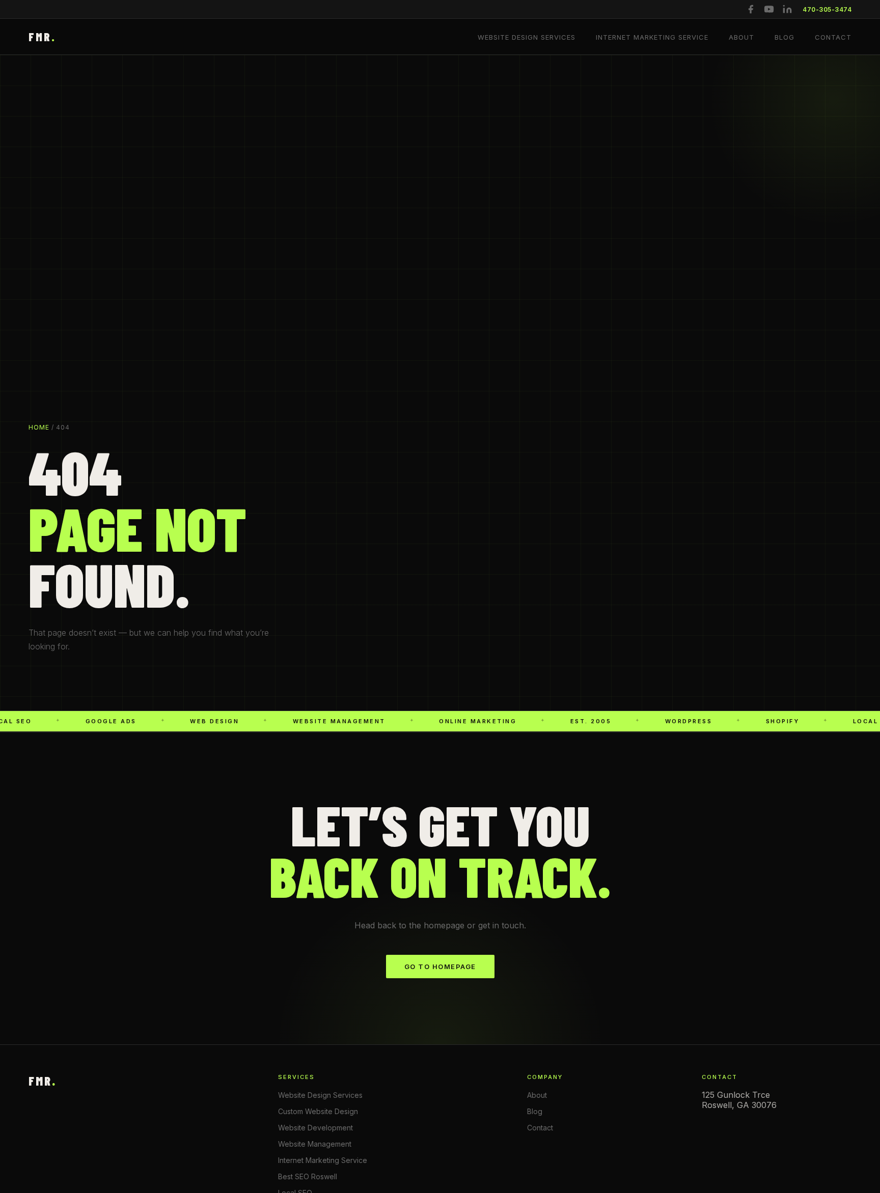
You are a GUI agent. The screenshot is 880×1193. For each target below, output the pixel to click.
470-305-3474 (827, 9)
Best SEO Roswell (307, 1176)
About (741, 37)
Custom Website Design (318, 1111)
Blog (784, 37)
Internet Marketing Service (652, 37)
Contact (833, 37)
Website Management (314, 1144)
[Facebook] (751, 9)
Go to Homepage (440, 966)
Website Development (315, 1127)
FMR (42, 36)
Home (39, 427)
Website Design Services (526, 37)
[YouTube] (769, 9)
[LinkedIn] (787, 9)
